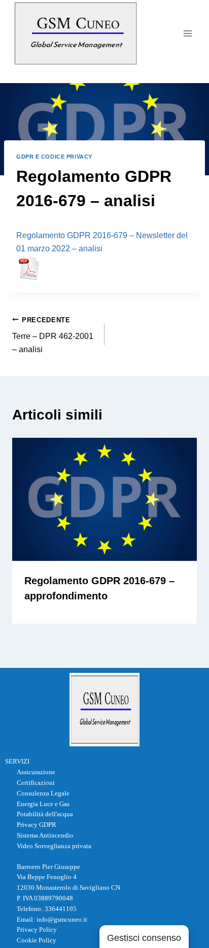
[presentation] (104, 499)
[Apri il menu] (187, 33)
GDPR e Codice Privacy (54, 157)
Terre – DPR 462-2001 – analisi (52, 335)
